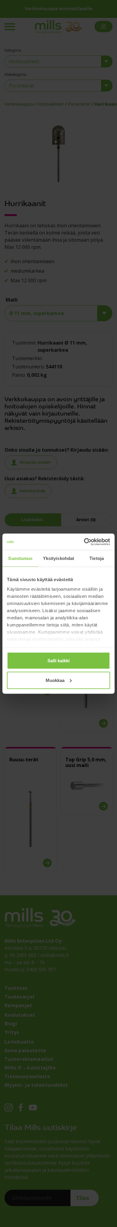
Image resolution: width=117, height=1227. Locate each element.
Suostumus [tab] (20, 558)
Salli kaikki (58, 660)
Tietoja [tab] (96, 558)
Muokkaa (55, 680)
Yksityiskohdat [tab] (58, 558)
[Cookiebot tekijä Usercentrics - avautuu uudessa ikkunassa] (84, 542)
